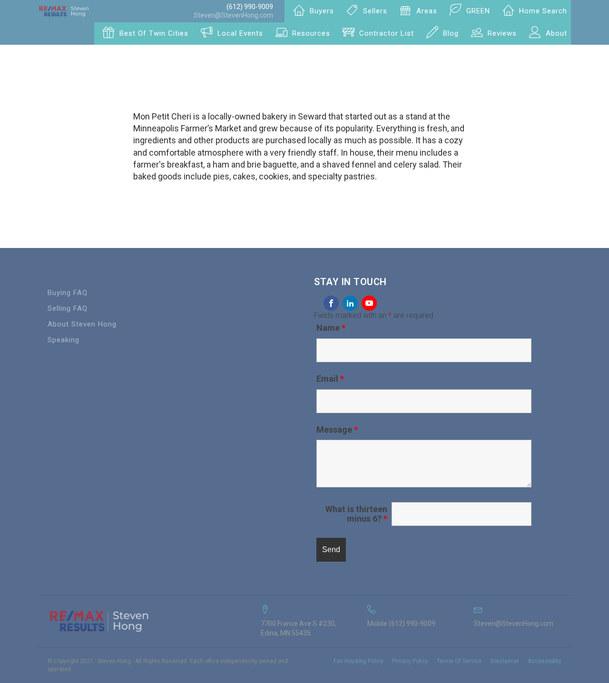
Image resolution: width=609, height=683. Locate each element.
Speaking (63, 340)
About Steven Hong (82, 324)
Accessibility (544, 661)
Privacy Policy (410, 661)
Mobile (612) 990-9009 (401, 623)
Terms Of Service (459, 661)
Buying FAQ (68, 292)
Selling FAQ (68, 308)
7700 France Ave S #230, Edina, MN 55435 (298, 628)
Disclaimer (505, 661)
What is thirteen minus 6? (356, 514)
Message (337, 430)
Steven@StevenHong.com (233, 15)
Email (330, 379)
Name (330, 328)
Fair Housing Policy (358, 661)
